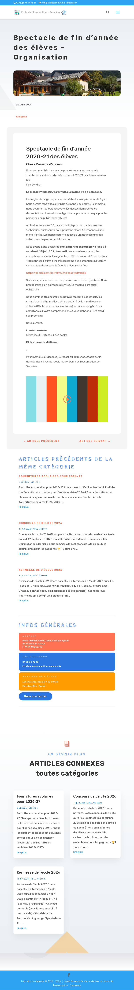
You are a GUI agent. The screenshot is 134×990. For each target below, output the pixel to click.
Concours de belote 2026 (40, 523)
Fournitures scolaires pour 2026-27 (50, 476)
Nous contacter (35, 696)
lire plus (24, 507)
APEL (35, 528)
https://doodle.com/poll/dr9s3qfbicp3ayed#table (56, 272)
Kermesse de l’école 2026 (40, 570)
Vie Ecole (21, 116)
